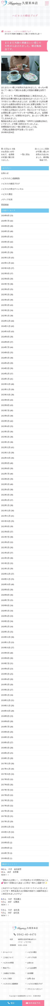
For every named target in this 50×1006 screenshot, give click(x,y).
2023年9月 (5, 400)
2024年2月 (5, 374)
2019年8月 (5, 658)
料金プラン (6, 968)
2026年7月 (5, 221)
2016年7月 (5, 853)
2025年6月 (5, 289)
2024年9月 (5, 337)
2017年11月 (5, 769)
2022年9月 (5, 463)
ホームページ (7, 952)
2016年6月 (5, 858)
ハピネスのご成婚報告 (10, 178)
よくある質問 (31, 968)
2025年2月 (5, 310)
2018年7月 (5, 727)
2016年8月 (5, 848)
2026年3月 (5, 242)
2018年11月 (5, 706)
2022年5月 (5, 484)
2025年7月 (5, 284)
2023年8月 (5, 405)
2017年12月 (5, 764)
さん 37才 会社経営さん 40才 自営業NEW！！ (11, 872)
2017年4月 (5, 806)
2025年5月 (5, 295)
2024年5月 (5, 358)
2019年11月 (5, 642)
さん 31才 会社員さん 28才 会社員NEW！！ (10, 913)
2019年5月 (5, 674)
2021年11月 (5, 516)
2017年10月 (5, 774)
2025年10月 (5, 268)
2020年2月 (5, 627)
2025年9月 (5, 273)
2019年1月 (5, 695)
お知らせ (5, 173)
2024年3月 (5, 368)
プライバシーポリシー (34, 989)
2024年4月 (5, 363)
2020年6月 (5, 605)
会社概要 (30, 973)
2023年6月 (5, 416)
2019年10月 (5, 648)
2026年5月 (5, 231)
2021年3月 (5, 558)
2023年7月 (5, 410)
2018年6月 (5, 732)
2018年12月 (5, 700)
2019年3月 (5, 684)
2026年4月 (5, 237)
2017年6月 (5, 795)
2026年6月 (5, 226)
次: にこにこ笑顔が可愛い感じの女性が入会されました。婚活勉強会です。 (42, 154)
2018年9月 (5, 716)
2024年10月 (5, 331)
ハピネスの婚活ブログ (22, 31)
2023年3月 (5, 432)
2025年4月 (5, 300)
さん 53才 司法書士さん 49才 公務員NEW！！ (11, 902)
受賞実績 (5, 205)
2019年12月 (5, 637)
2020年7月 (5, 600)
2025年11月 (5, 263)
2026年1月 (5, 252)
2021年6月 (5, 542)
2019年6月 (5, 669)
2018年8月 (5, 721)
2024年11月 (5, 326)
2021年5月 (5, 547)
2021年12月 (5, 511)
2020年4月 (5, 616)
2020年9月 (5, 590)
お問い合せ (31, 978)
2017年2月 (5, 816)
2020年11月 (5, 579)
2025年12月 (5, 258)
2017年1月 (5, 822)
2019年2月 (5, 690)
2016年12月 (5, 827)
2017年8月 (5, 785)
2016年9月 (5, 843)
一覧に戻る (25, 154)
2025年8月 (5, 279)
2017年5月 (5, 800)
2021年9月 (5, 526)
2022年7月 (5, 474)
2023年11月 (5, 389)
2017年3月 (5, 811)
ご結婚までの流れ (9, 973)
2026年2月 (5, 247)
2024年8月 (5, 342)
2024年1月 (5, 379)
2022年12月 (5, 447)
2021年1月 (5, 569)
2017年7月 (5, 790)
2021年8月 (5, 532)
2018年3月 (5, 748)
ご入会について (8, 957)
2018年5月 (5, 737)
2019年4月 (5, 679)
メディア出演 (6, 199)
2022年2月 (5, 500)
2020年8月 (5, 595)
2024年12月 (5, 321)
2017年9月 (5, 779)
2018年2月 (5, 753)
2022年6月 (5, 479)
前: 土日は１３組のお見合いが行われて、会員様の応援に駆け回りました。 (8, 154)
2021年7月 (5, 537)
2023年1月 (5, 442)
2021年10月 (5, 521)
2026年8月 (5, 216)
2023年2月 (5, 437)
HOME (8, 31)
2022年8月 (5, 468)
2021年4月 (5, 553)
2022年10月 (5, 458)
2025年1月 (5, 316)
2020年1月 (5, 632)
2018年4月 (5, 742)
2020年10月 (5, 584)
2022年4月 (5, 490)
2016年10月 (5, 837)
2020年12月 (5, 574)
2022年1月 (5, 505)
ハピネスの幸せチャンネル (12, 189)
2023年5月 (5, 421)
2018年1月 (5, 758)
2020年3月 (5, 621)
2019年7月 (5, 663)
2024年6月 (5, 353)
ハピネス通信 (6, 194)
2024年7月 (5, 347)
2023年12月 (5, 384)
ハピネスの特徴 (8, 963)
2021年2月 (5, 563)
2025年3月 (5, 305)
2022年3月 (5, 495)
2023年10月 (5, 395)
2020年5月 (5, 611)
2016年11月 (5, 832)
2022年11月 (5, 453)
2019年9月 (5, 653)
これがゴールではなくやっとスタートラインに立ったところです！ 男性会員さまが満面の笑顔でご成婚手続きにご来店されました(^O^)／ (24, 891)
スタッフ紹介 (7, 978)
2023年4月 (5, 426)
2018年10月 (5, 711)
